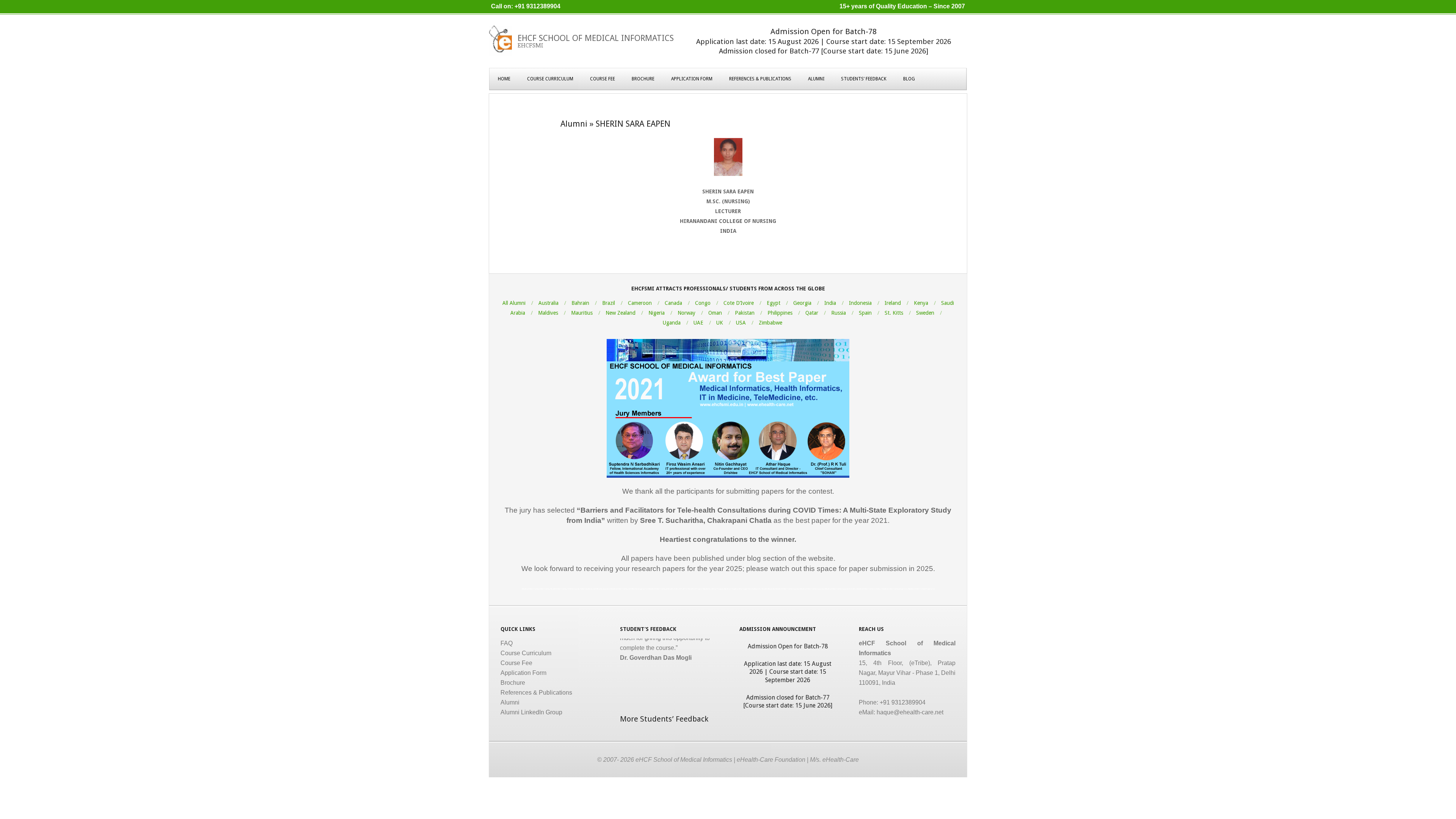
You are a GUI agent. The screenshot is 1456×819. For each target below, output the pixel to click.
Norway (686, 313)
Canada (673, 303)
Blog (909, 79)
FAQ (506, 643)
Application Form (691, 79)
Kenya (921, 303)
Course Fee (602, 79)
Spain (865, 313)
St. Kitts (894, 313)
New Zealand (620, 313)
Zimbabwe (770, 323)
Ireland (893, 303)
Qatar (811, 313)
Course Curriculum (550, 79)
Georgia (802, 303)
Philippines (779, 313)
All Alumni (514, 303)
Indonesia (860, 303)
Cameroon (640, 303)
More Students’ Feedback (664, 718)
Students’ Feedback (863, 79)
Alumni (816, 79)
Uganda (672, 323)
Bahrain (580, 303)
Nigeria (656, 313)
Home (504, 79)
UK (719, 323)
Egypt (773, 303)
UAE (698, 323)
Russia (838, 313)
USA (741, 323)
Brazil (608, 303)
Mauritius (582, 313)
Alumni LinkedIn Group (531, 712)
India (830, 303)
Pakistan (745, 313)
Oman (715, 313)
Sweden (925, 313)
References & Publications (760, 79)
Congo (703, 303)
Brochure (643, 79)
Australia (548, 303)
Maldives (548, 313)
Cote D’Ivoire (738, 303)
